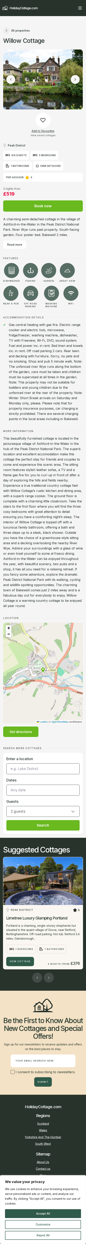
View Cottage (20, 961)
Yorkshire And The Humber (43, 1137)
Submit (43, 1081)
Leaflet (43, 721)
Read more (14, 244)
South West (43, 1143)
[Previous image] (10, 79)
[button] (43, 670)
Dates (11, 780)
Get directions (21, 732)
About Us (43, 1162)
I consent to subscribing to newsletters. (45, 1072)
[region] (43, 1209)
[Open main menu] (80, 8)
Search (43, 825)
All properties (20, 30)
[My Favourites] (72, 8)
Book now (43, 206)
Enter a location (19, 759)
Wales (43, 1130)
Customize (43, 1224)
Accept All (43, 1213)
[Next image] (75, 79)
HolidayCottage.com (24, 8)
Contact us (43, 1168)
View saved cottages (43, 135)
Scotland (43, 1123)
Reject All (43, 1235)
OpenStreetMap (59, 721)
